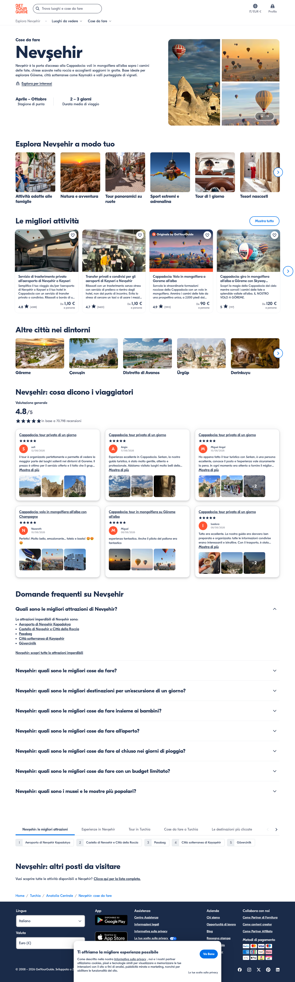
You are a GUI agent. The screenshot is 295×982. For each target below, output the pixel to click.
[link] (35, 178)
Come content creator (257, 924)
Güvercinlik (27, 643)
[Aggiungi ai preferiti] (73, 235)
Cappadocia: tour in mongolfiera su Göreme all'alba (142, 514)
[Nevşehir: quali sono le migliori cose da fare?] (274, 670)
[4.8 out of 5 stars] (28, 421)
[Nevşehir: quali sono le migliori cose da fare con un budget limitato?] (274, 771)
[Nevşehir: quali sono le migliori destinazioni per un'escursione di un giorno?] (274, 690)
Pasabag (25, 634)
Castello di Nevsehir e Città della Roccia (49, 629)
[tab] (45, 829)
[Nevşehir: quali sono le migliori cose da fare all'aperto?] (274, 731)
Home (20, 896)
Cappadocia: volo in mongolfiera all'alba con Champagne (53, 514)
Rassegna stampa (218, 938)
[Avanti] (278, 172)
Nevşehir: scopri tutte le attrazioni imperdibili (49, 653)
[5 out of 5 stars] (57, 441)
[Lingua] (255, 6)
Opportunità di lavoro (221, 924)
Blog (210, 931)
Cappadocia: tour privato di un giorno (47, 435)
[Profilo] (272, 6)
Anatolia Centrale (59, 896)
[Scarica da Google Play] (111, 920)
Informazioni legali (146, 924)
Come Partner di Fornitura (260, 917)
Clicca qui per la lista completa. (117, 879)
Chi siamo (213, 917)
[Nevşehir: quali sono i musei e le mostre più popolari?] (274, 791)
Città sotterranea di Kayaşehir (41, 639)
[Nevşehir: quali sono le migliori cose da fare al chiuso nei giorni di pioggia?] (274, 751)
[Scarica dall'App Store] (111, 938)
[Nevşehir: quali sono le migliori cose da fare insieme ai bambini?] (274, 711)
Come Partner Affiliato (258, 931)
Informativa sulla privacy (150, 931)
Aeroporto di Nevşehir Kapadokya (45, 624)
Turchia (35, 896)
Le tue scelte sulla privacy (151, 938)
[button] (35, 178)
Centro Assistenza (146, 917)
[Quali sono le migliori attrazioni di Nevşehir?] (274, 609)
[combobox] (67, 8)
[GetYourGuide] (22, 9)
